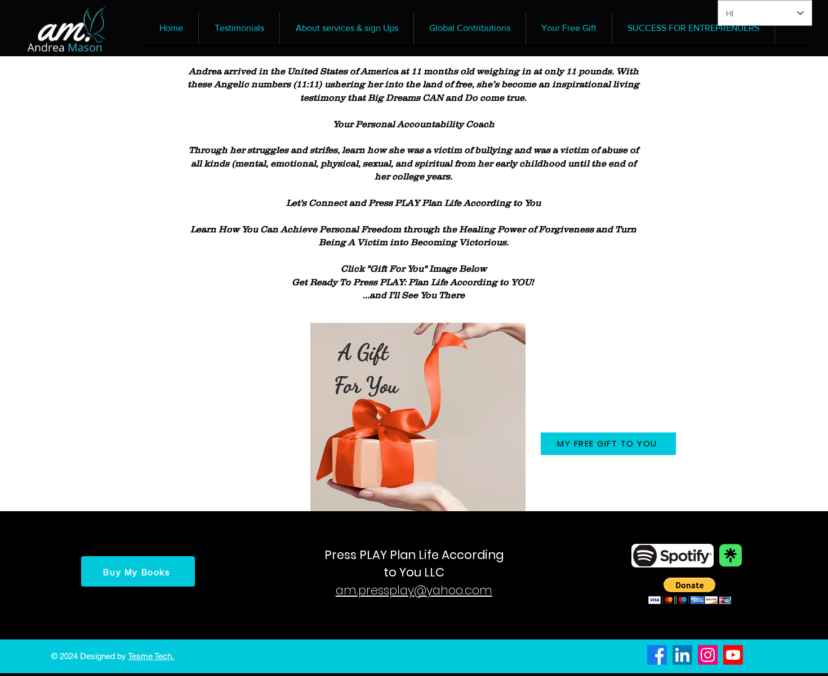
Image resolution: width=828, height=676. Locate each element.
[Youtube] (733, 655)
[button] (689, 591)
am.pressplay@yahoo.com (414, 590)
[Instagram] (708, 655)
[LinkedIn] (682, 655)
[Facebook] (657, 655)
